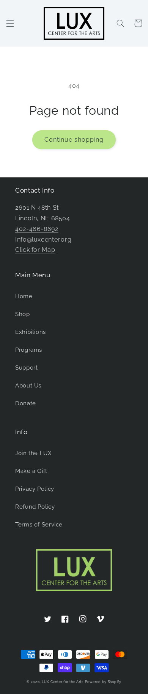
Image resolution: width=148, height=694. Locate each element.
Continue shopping (74, 139)
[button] (10, 23)
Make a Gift (31, 471)
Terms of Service (39, 524)
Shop (22, 314)
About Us (28, 385)
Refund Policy (35, 506)
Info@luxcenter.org (43, 239)
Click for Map (35, 249)
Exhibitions (30, 332)
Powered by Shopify (103, 682)
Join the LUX (33, 453)
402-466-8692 (36, 228)
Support (26, 367)
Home (24, 296)
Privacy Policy (34, 488)
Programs (28, 349)
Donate (25, 403)
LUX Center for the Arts (62, 682)
